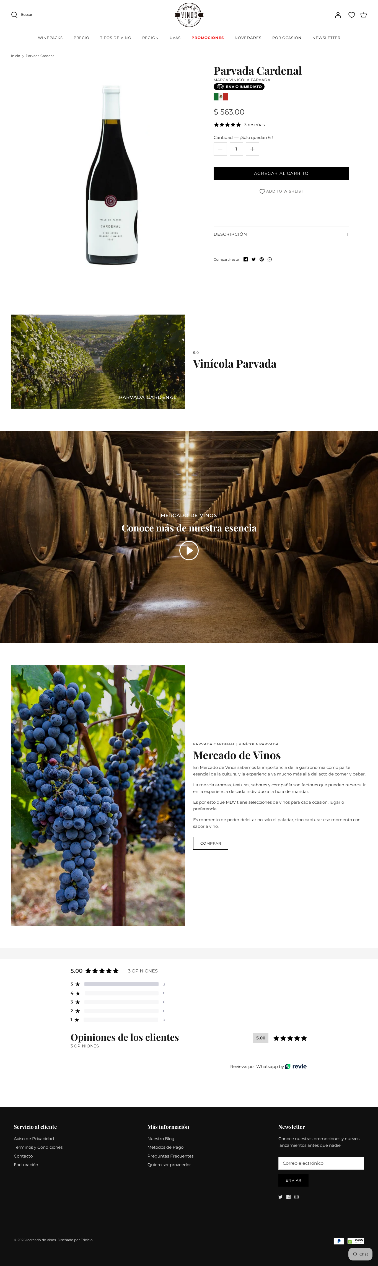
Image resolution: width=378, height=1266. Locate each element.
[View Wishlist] (352, 15)
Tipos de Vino (115, 37)
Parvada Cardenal (40, 56)
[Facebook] (288, 1197)
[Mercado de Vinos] (189, 15)
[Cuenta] (338, 15)
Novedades (248, 37)
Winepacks (50, 37)
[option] (109, 175)
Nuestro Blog (160, 1138)
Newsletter (326, 37)
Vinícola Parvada (249, 79)
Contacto (23, 1156)
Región (150, 37)
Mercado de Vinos (41, 1240)
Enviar (293, 1180)
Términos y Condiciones (38, 1147)
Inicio (15, 56)
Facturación (26, 1164)
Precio (81, 37)
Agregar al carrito (281, 173)
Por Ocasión (287, 37)
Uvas (175, 37)
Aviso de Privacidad (34, 1138)
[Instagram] (296, 1197)
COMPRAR (210, 843)
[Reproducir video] (189, 550)
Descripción (230, 234)
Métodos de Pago (165, 1147)
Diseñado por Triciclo (75, 1240)
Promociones (207, 37)
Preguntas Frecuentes (170, 1156)
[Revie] (295, 1066)
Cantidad (243, 137)
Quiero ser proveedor (169, 1164)
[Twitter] (280, 1197)
